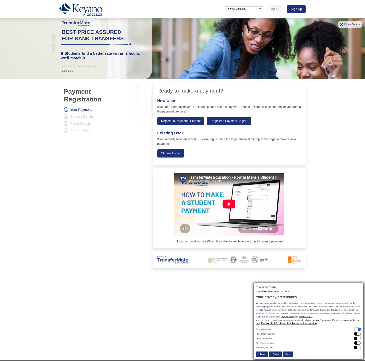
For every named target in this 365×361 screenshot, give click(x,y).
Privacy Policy (305, 316)
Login (273, 9)
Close (288, 354)
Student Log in (171, 153)
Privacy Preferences (321, 320)
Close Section (350, 24)
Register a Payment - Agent (228, 121)
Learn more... (68, 71)
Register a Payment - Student (181, 121)
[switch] (308, 329)
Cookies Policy (287, 316)
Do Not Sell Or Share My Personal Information (289, 323)
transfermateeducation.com (272, 291)
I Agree (262, 354)
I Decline (275, 354)
